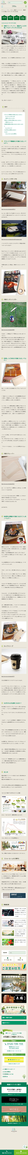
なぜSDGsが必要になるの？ (10, 129)
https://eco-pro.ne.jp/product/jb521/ (8, 484)
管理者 (14, 22)
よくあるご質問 (6, 1071)
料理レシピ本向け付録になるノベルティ (13, 120)
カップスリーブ (8, 128)
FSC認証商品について (7, 1074)
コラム (8, 10)
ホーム (4, 10)
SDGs (11, 10)
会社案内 (4, 1076)
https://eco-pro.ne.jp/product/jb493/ (8, 329)
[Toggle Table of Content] (23, 111)
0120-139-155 (15, 1043)
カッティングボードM (10, 116)
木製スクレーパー (9, 122)
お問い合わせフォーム (19, 887)
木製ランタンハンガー (10, 118)
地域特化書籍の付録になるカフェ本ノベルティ (13, 125)
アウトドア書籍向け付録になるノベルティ (13, 114)
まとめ (6, 131)
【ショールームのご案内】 (11, 133)
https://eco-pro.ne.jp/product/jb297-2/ (8, 209)
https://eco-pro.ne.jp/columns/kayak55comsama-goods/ (12, 239)
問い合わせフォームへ (15, 1059)
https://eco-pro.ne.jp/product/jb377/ (8, 676)
